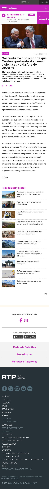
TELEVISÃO (6, 403)
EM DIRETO (6, 418)
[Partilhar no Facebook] (2, 86)
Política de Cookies (27, 477)
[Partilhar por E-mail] (11, 86)
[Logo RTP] (13, 377)
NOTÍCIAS (5, 396)
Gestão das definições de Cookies (16, 469)
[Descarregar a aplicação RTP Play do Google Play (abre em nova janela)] (30, 336)
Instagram (17, 389)
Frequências (24, 354)
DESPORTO (6, 399)
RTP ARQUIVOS (7, 409)
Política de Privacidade (10, 477)
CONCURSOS (7, 425)
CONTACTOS (7, 434)
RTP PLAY (5, 415)
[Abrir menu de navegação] (47, 8)
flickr (30, 389)
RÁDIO (4, 406)
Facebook (4, 389)
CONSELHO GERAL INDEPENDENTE (15, 453)
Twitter (11, 389)
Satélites (6, 447)
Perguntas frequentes (12, 428)
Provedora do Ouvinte (12, 440)
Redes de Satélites (24, 347)
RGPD (4, 466)
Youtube (23, 389)
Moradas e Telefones (24, 361)
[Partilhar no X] (6, 86)
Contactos (7, 431)
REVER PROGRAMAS (10, 422)
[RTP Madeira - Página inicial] (16, 8)
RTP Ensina (6, 412)
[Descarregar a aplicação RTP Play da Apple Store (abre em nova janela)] (18, 336)
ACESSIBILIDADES (9, 444)
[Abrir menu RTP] (24, 2)
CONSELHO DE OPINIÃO (11, 456)
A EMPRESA (6, 450)
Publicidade (15, 479)
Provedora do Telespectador (15, 437)
